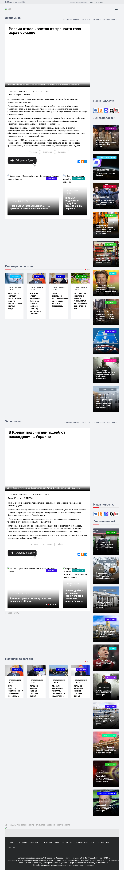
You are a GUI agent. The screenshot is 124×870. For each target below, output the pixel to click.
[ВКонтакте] (79, 161)
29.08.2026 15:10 (103, 657)
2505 (113, 713)
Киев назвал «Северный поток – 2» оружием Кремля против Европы (30, 207)
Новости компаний (100, 842)
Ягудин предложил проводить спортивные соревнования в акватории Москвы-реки (106, 288)
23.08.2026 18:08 (37, 287)
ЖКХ (108, 19)
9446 (69, 193)
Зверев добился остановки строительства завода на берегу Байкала (74, 596)
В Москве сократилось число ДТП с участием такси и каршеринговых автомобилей (105, 633)
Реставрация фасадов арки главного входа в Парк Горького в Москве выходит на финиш (106, 750)
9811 (113, 687)
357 (113, 539)
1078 (113, 744)
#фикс (60, 544)
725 (113, 197)
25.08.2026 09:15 (15, 287)
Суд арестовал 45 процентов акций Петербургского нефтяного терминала (105, 575)
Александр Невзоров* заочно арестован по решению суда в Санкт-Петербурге (105, 808)
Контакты (12, 847)
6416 (55, 290)
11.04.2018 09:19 (17, 201)
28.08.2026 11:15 (59, 680)
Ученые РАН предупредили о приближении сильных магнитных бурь (105, 779)
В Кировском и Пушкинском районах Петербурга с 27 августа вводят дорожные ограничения (105, 229)
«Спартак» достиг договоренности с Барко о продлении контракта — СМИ (106, 662)
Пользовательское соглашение (105, 860)
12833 (28, 591)
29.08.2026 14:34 (103, 687)
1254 (113, 773)
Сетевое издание (73, 858)
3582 (77, 290)
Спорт (112, 274)
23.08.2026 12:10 (59, 287)
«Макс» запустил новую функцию (105, 174)
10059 (69, 585)
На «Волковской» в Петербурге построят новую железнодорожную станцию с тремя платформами (104, 402)
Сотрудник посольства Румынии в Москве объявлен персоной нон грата (80, 693)
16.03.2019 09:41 (73, 191)
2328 (113, 170)
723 (113, 342)
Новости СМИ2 (12, 613)
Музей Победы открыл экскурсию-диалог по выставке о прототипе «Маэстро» (105, 317)
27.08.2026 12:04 (15, 680)
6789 (33, 290)
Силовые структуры (107, 793)
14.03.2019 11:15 (17, 591)
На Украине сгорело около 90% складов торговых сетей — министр (104, 604)
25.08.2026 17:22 (103, 197)
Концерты (111, 677)
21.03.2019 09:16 (36, 91)
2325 (113, 802)
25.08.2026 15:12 (103, 367)
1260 (113, 394)
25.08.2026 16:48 (103, 222)
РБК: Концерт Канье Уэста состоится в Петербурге (104, 693)
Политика (51, 178)
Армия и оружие (48, 571)
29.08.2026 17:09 (103, 539)
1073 (113, 599)
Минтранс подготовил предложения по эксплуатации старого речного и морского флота (105, 720)
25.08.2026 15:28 (103, 342)
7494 (27, 201)
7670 (11, 290)
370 (113, 222)
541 (113, 570)
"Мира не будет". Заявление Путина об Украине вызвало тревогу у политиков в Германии (35, 303)
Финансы (76, 19)
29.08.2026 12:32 (103, 802)
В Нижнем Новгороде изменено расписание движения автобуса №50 (106, 347)
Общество (111, 216)
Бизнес (113, 19)
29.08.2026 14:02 (103, 713)
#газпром (32, 152)
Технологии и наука (106, 158)
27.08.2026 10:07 (81, 680)
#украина (62, 152)
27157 (11, 682)
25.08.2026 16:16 (103, 282)
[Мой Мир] (85, 161)
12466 (77, 682)
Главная (12, 842)
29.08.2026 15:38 (103, 628)
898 (113, 255)
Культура (59, 842)
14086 (55, 682)
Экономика (78, 178)
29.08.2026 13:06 (103, 773)
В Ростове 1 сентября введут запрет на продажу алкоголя (104, 260)
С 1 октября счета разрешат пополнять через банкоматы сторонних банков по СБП (104, 546)
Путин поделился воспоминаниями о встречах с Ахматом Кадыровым (60, 299)
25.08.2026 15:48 (103, 311)
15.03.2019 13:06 (73, 583)
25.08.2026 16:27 (103, 255)
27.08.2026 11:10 (37, 680)
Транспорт (86, 19)
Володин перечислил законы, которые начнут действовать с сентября (58, 693)
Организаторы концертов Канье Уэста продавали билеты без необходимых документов (105, 374)
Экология (111, 764)
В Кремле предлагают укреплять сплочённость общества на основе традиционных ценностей (36, 695)
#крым (34, 544)
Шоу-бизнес (110, 361)
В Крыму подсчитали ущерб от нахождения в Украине (73, 203)
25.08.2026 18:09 (103, 137)
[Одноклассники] (82, 161)
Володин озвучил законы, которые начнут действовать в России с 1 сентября (14, 695)
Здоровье (16, 277)
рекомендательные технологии (81, 865)
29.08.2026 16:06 (103, 599)
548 (113, 137)
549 (113, 311)
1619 (113, 282)
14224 (33, 682)
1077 (113, 628)
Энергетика (67, 19)
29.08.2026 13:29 (103, 744)
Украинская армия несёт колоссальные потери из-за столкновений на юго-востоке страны (33, 598)
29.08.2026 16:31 (103, 570)
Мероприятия (109, 187)
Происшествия (81, 842)
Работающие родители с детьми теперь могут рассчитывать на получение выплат (80, 301)
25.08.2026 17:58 (103, 170)
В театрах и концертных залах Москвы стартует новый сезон (105, 202)
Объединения (109, 735)
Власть (39, 277)
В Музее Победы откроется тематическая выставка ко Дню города (106, 143)
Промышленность (98, 19)
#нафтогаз (47, 152)
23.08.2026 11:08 (81, 287)
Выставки (111, 129)
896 (113, 657)
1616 (113, 367)
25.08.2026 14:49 (103, 394)
